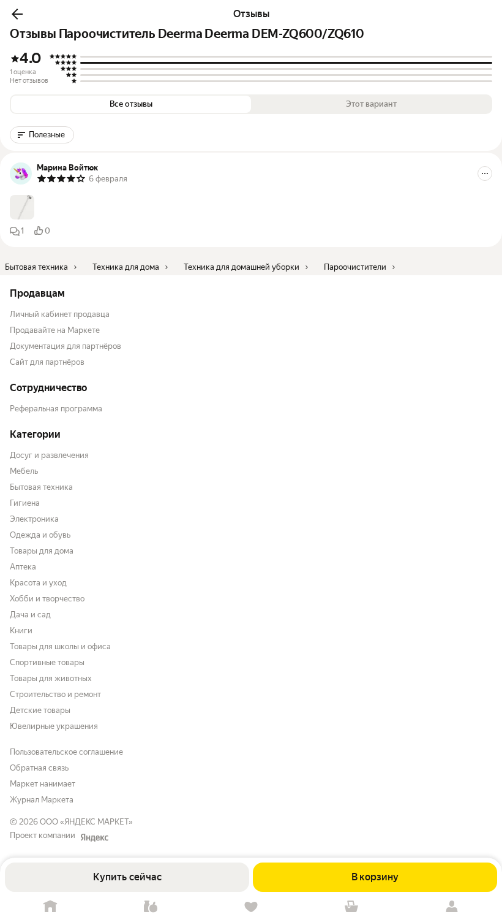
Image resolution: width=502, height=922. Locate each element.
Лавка (150, 907)
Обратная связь (39, 767)
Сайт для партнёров (47, 362)
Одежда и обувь (40, 534)
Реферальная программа (56, 408)
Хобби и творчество (47, 598)
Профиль (452, 907)
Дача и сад (30, 614)
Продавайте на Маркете (55, 330)
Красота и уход (38, 582)
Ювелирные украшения (54, 726)
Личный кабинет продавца (60, 314)
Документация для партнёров (65, 346)
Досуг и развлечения (49, 455)
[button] (17, 14)
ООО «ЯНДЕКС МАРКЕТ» (86, 821)
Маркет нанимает (42, 783)
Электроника (34, 519)
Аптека (23, 566)
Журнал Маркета (41, 799)
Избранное (251, 907)
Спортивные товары (47, 662)
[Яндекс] (94, 837)
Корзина (351, 907)
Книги (21, 630)
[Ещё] (485, 173)
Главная (50, 907)
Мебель (24, 471)
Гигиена (25, 503)
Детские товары (40, 710)
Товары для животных (51, 678)
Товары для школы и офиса (60, 646)
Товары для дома (41, 550)
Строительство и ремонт (55, 694)
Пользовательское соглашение (66, 751)
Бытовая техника (41, 487)
